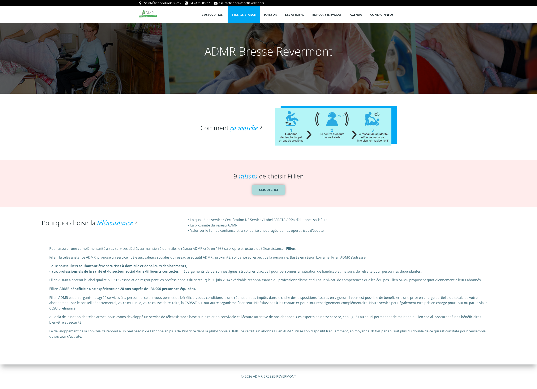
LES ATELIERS (294, 15)
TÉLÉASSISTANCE (244, 15)
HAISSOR (270, 15)
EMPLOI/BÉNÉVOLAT (326, 15)
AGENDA (356, 15)
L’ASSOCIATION (212, 15)
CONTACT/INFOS (382, 15)
